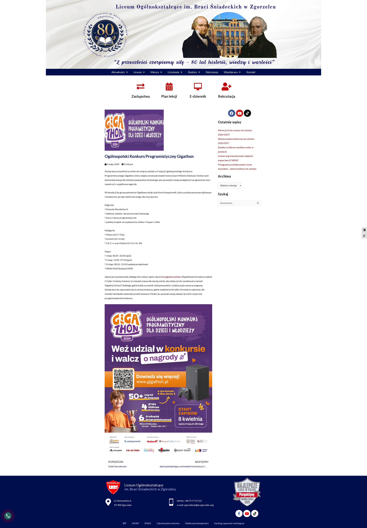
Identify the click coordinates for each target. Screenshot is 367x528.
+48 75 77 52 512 (193, 500)
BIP (124, 523)
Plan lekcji (169, 96)
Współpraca (231, 72)
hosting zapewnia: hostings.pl (229, 523)
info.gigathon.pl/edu (171, 276)
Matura (154, 72)
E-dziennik (198, 96)
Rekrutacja (212, 72)
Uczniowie (173, 72)
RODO (148, 523)
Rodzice (192, 72)
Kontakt (250, 72)
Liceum (137, 72)
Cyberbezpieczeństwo (168, 523)
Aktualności (118, 72)
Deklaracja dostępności (197, 523)
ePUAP (135, 523)
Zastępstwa (140, 96)
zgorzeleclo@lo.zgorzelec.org (199, 505)
